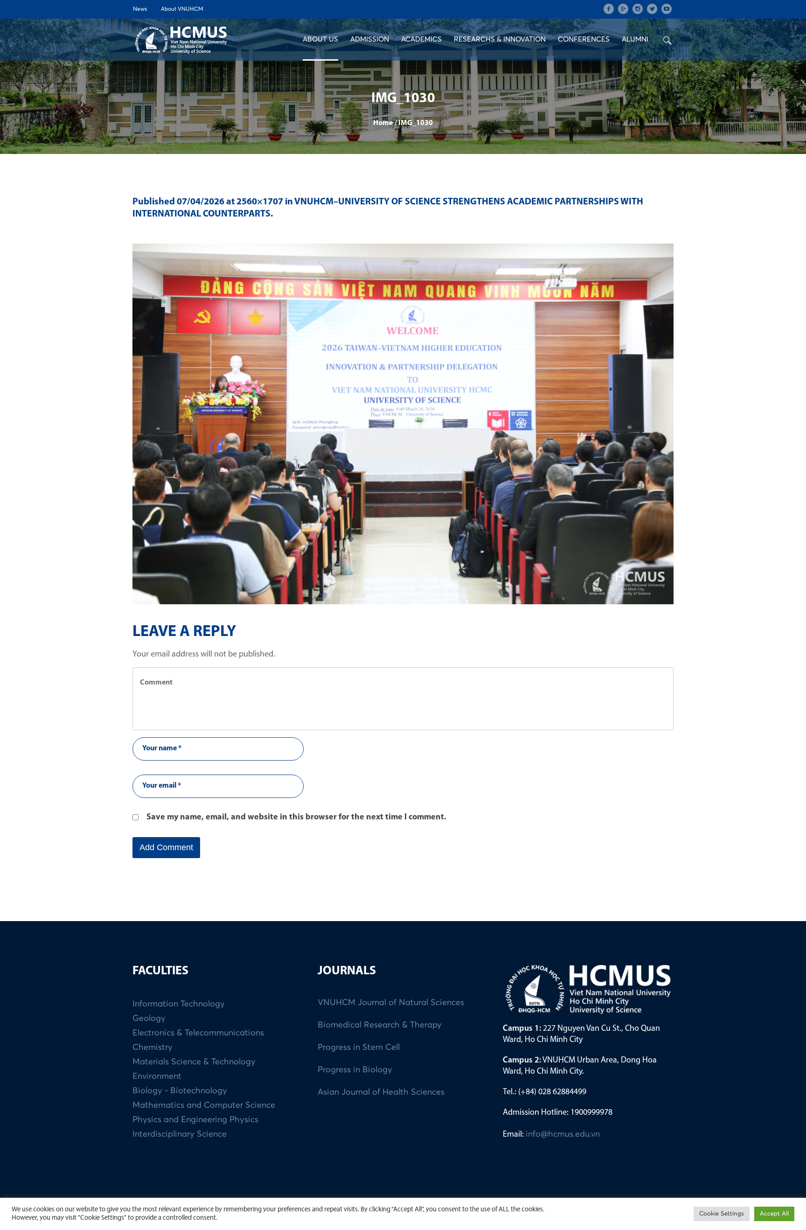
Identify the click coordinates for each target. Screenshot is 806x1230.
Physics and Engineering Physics (195, 1120)
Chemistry (152, 1047)
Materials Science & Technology (194, 1062)
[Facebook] (609, 9)
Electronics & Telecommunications (198, 1033)
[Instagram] (637, 9)
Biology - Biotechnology (179, 1091)
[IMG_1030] (403, 424)
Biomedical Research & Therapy (380, 1025)
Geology (149, 1018)
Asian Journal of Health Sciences (381, 1092)
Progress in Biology (355, 1070)
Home (383, 123)
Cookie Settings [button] (721, 1214)
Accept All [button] (774, 1214)
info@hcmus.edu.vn (563, 1134)
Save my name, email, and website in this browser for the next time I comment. (296, 817)
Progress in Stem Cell (359, 1047)
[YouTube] (666, 9)
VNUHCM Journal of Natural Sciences (391, 1003)
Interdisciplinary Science (179, 1134)
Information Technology (178, 1004)
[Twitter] (652, 9)
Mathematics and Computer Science (203, 1105)
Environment (156, 1076)
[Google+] (623, 9)
